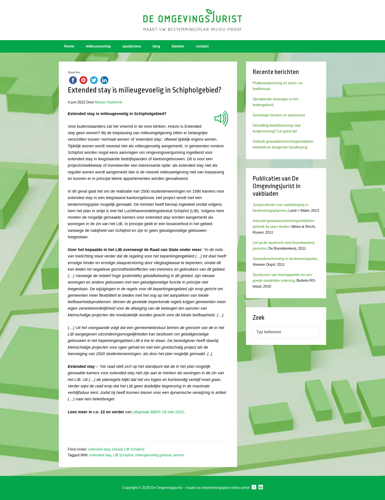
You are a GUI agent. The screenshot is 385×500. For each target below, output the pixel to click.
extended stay (99, 449)
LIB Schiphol (134, 449)
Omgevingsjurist (192, 20)
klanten (178, 46)
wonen (178, 455)
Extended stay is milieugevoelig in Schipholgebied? (144, 90)
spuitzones (131, 46)
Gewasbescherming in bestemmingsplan (285, 259)
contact (202, 46)
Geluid (117, 449)
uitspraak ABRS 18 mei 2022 (158, 412)
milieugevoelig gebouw (153, 455)
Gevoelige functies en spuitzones (279, 115)
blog (156, 46)
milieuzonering (98, 46)
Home (69, 46)
